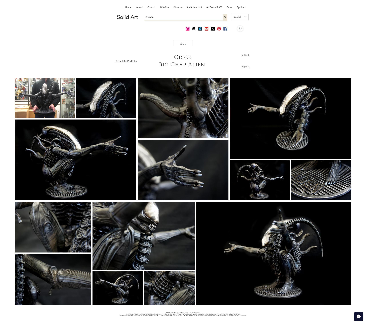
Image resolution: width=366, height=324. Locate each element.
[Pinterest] (219, 29)
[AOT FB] (225, 29)
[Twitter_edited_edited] (213, 29)
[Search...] (225, 17)
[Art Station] (200, 29)
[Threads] (194, 29)
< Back (245, 55)
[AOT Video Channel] (206, 29)
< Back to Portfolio (126, 60)
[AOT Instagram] (187, 29)
